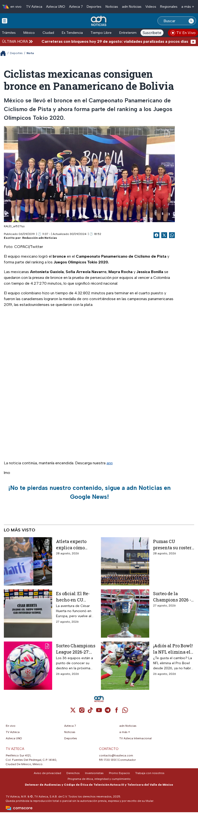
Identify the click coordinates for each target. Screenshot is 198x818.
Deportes (94, 7)
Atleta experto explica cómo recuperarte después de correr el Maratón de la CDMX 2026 (74, 544)
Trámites (9, 33)
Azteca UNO (55, 7)
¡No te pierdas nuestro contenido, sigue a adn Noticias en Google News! (89, 492)
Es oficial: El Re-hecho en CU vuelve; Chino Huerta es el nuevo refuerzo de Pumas (76, 596)
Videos (150, 7)
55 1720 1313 (107, 760)
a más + (187, 7)
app (109, 463)
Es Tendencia (72, 33)
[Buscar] (191, 21)
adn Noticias (131, 7)
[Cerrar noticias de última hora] (193, 41)
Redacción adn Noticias (39, 238)
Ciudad (48, 33)
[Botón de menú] (4, 20)
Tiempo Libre (101, 33)
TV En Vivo (186, 32)
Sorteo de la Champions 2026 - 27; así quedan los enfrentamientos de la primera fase (172, 596)
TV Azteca (34, 7)
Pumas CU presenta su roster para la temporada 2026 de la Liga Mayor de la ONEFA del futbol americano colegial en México (173, 544)
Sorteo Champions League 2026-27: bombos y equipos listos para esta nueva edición (75, 649)
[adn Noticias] (99, 21)
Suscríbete (152, 32)
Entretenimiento (131, 33)
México (29, 33)
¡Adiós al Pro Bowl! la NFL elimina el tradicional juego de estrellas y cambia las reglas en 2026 (173, 649)
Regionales (168, 7)
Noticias (112, 7)
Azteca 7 (76, 7)
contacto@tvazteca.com (116, 755)
